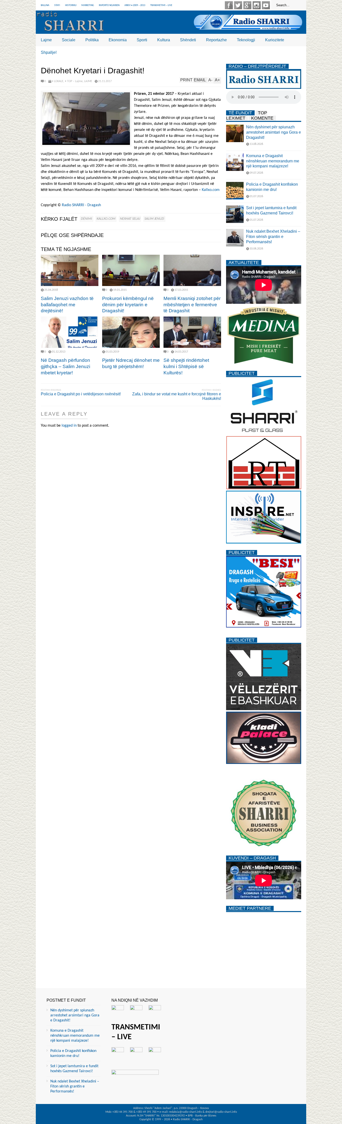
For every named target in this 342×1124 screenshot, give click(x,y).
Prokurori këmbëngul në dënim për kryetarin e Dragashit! (128, 304)
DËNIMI (86, 219)
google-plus (247, 5)
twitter (238, 5)
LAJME (88, 81)
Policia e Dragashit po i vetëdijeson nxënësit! (81, 394)
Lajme (46, 40)
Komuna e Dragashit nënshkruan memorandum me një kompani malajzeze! (272, 161)
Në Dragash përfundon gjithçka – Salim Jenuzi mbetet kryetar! (65, 366)
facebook (229, 5)
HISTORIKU (70, 5)
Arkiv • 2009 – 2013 (134, 5)
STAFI (57, 5)
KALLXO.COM (106, 219)
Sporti (142, 40)
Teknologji (246, 40)
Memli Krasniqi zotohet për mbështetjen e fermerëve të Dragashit (192, 304)
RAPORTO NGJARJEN (109, 5)
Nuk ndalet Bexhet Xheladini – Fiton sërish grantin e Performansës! (273, 236)
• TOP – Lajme (74, 81)
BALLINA (45, 5)
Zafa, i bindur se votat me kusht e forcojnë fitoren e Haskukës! (176, 396)
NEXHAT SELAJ (130, 219)
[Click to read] (69, 270)
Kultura (163, 40)
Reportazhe (216, 40)
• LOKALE (57, 81)
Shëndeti (188, 40)
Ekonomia (118, 40)
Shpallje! (49, 52)
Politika (92, 40)
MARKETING (87, 5)
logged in (69, 426)
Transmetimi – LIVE (161, 5)
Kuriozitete (274, 40)
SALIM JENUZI (154, 219)
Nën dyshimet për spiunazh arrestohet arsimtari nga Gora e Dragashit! (273, 132)
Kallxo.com (211, 190)
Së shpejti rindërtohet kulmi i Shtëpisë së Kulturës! (186, 366)
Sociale (68, 40)
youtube (266, 5)
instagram (257, 5)
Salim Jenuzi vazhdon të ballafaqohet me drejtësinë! (67, 304)
